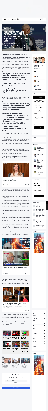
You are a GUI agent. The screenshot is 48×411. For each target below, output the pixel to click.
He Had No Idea (39, 83)
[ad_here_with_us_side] (39, 240)
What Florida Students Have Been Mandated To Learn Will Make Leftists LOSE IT (40, 147)
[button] (40, 17)
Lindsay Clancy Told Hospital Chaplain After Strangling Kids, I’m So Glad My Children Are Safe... (16, 348)
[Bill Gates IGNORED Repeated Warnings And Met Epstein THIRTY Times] (16, 358)
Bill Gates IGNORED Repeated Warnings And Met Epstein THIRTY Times (16, 362)
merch (22, 320)
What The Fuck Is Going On (38, 63)
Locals (11, 320)
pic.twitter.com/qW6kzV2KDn (13, 121)
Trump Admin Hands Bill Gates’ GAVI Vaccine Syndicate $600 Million (40, 163)
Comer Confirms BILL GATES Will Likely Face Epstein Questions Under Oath (6, 362)
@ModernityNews (6, 322)
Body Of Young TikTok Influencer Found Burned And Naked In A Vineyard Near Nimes (40, 212)
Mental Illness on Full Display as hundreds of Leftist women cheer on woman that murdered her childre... (25, 348)
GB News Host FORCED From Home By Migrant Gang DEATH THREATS (40, 224)
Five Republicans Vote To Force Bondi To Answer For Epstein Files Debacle (25, 362)
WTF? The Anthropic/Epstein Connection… (39, 203)
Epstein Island (6, 26)
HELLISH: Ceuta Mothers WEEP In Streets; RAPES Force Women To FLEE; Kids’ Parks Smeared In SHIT (40, 218)
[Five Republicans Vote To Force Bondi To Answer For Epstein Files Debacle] (25, 358)
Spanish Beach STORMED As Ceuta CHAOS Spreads (40, 158)
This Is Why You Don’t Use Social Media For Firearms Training (40, 169)
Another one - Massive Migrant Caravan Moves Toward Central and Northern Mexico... (7, 336)
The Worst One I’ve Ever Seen (40, 79)
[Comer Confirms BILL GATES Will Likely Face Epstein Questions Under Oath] (6, 358)
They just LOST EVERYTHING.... (23, 335)
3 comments (15, 41)
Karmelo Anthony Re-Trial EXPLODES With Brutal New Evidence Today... (16, 336)
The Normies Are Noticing (39, 69)
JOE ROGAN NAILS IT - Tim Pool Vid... (7, 346)
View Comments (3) (16, 385)
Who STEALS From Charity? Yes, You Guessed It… (40, 153)
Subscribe (39, 193)
